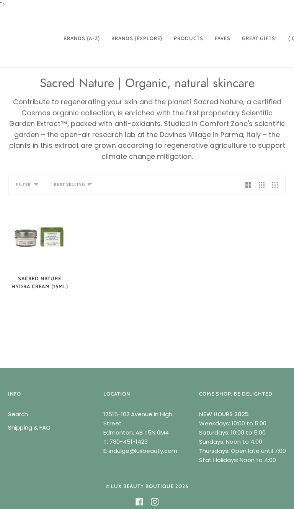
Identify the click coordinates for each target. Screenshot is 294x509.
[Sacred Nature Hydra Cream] (39, 236)
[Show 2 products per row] (248, 185)
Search (18, 414)
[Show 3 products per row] (261, 185)
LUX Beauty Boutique (142, 486)
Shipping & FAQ (29, 427)
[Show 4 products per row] (277, 185)
